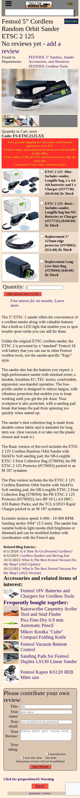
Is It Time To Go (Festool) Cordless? (46, 551)
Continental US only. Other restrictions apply (40, 164)
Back (40, 786)
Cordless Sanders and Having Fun (44, 555)
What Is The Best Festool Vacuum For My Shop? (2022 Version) (40, 570)
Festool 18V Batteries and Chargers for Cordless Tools (47, 593)
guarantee (34, 793)
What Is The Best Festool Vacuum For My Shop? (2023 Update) (40, 562)
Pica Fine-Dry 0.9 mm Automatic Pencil (42, 622)
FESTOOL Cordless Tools (48, 66)
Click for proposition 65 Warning (28, 779)
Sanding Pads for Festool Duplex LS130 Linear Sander (49, 659)
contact (46, 793)
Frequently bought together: (36, 602)
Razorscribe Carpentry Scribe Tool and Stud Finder (49, 611)
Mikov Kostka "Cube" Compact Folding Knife (43, 634)
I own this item (32, 757)
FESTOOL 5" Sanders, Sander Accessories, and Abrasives (51, 59)
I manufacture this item (56, 755)
